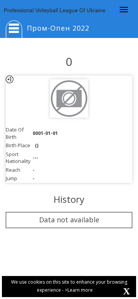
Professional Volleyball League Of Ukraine (54, 10)
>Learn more (79, 290)
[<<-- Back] (9, 79)
